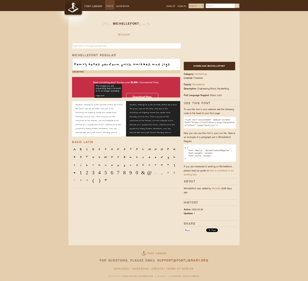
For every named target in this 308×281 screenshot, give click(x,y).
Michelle (216, 188)
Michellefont (198, 84)
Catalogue (121, 268)
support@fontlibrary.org (182, 260)
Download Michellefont (209, 66)
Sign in (182, 6)
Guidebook (122, 6)
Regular (124, 34)
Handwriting (201, 74)
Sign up (170, 6)
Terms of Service (180, 268)
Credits (158, 268)
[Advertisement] (206, 38)
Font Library (157, 253)
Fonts (110, 6)
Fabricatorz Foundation (137, 276)
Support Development (185, 276)
